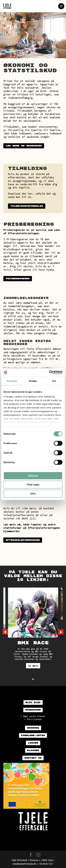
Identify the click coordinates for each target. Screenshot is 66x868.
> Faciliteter (33, 719)
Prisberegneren (14, 230)
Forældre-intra (33, 735)
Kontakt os (33, 758)
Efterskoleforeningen (23, 540)
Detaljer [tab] (33, 381)
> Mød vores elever (33, 716)
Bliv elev (33, 702)
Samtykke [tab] (12, 381)
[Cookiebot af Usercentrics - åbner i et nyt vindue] (49, 372)
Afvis (33, 493)
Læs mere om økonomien (24, 146)
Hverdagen (33, 710)
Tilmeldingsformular (26, 206)
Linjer (33, 743)
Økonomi (33, 728)
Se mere (33, 665)
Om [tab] (54, 381)
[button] (61, 632)
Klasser (33, 750)
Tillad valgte (33, 484)
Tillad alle (33, 475)
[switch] (58, 443)
